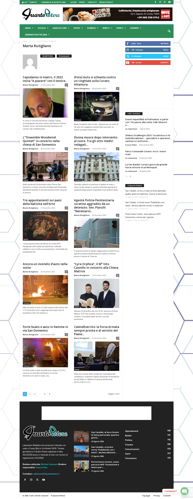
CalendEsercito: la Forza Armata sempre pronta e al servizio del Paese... (96, 330)
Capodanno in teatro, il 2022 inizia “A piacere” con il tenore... (45, 79)
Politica (128, 440)
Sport (77, 28)
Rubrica (91, 28)
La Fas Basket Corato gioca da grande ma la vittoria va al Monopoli (146, 166)
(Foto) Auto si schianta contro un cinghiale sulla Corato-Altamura (95, 80)
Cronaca (78, 120)
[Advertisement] (147, 87)
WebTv (106, 28)
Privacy (156, 495)
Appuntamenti (131, 431)
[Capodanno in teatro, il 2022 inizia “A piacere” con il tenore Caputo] (45, 103)
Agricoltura (60, 28)
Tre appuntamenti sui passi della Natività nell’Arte (42, 202)
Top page (146, 495)
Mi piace (164, 43)
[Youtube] (169, 2)
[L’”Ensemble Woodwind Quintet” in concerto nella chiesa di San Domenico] (45, 166)
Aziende (134, 28)
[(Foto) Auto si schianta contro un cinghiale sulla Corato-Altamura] (96, 106)
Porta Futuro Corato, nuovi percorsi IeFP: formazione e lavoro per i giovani (143, 215)
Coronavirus (131, 458)
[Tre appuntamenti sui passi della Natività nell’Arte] (45, 226)
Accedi (74, 2)
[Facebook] (155, 2)
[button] (169, 31)
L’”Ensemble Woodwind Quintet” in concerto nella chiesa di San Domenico (41, 141)
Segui (165, 50)
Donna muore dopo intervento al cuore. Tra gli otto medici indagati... (95, 141)
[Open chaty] (184, 491)
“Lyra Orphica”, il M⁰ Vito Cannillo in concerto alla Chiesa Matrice (96, 267)
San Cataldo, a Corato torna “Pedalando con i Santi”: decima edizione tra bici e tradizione (145, 204)
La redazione (131, 129)
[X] (165, 2)
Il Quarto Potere (135, 185)
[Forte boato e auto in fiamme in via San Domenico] (45, 352)
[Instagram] (160, 2)
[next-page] (130, 176)
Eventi (82, 2)
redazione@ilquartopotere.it (46, 474)
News (28, 28)
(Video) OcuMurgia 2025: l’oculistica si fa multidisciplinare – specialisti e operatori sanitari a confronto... (147, 138)
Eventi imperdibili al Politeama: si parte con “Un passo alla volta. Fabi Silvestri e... (146, 122)
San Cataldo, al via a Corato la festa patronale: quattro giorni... (105, 435)
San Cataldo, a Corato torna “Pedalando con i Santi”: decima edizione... (104, 450)
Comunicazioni (132, 449)
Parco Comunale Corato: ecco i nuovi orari (145, 153)
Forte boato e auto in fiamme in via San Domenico (45, 328)
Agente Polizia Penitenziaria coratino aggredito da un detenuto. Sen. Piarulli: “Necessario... (94, 205)
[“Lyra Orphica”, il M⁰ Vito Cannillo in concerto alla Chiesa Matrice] (96, 293)
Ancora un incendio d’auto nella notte (45, 266)
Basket (128, 435)
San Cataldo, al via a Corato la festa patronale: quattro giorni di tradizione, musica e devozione (145, 192)
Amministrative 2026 (36, 34)
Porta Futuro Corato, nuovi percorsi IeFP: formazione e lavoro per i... (105, 464)
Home (25, 41)
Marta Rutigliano (30, 85)
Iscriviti (164, 62)
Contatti (92, 2)
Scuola (42, 28)
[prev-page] (126, 176)
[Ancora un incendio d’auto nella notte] (45, 289)
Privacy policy (106, 2)
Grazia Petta (131, 145)
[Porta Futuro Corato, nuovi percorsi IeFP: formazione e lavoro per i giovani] (81, 466)
